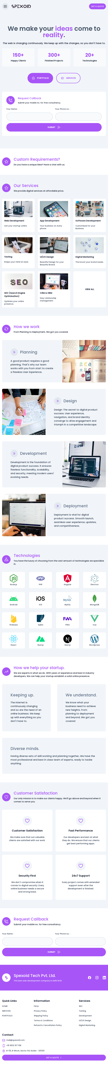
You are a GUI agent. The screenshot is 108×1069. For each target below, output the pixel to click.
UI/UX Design (85, 1020)
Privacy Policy (40, 1011)
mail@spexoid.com (15, 1040)
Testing (82, 1011)
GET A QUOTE (97, 6)
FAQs (36, 1006)
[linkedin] (104, 977)
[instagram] (97, 977)
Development (85, 1015)
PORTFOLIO (7, 1015)
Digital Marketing (87, 1025)
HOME (5, 1006)
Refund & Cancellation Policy (48, 1025)
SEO (80, 1006)
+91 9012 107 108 (13, 1045)
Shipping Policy (41, 1015)
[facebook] (89, 977)
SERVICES (6, 1011)
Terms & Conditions (43, 1020)
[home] (21, 6)
